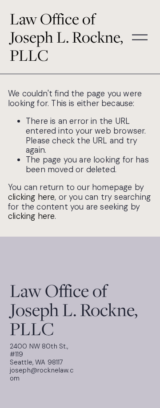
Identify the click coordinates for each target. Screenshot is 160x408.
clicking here (31, 197)
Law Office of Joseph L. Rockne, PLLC (66, 37)
